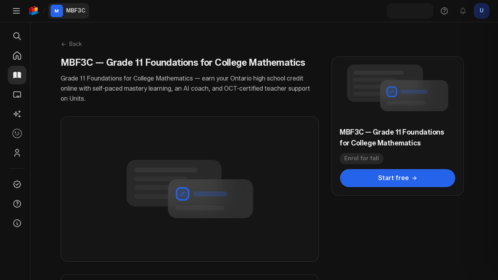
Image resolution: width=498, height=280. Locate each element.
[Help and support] (444, 11)
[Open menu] (16, 11)
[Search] (17, 36)
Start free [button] (393, 178)
